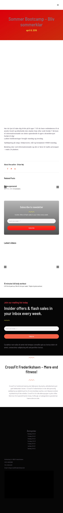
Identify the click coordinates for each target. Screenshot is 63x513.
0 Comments (16, 189)
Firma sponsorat (10, 186)
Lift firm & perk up (9, 286)
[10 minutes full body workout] (31, 264)
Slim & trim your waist (21, 286)
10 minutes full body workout (15, 283)
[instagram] (32, 422)
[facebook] (30, 422)
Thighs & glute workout (35, 286)
